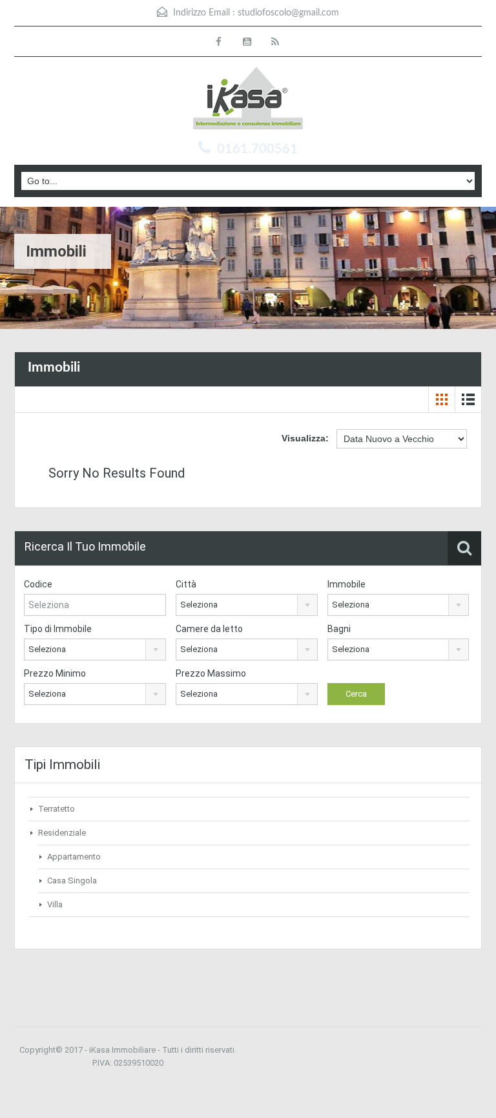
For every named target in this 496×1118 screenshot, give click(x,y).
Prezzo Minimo (55, 673)
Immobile (346, 584)
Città (186, 584)
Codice (38, 584)
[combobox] (247, 605)
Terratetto (56, 809)
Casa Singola (72, 880)
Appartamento (74, 856)
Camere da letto (209, 629)
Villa (55, 904)
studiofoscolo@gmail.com (288, 12)
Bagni (339, 629)
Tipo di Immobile (58, 629)
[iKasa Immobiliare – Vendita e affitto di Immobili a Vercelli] (248, 100)
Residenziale (62, 833)
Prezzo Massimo (211, 673)
